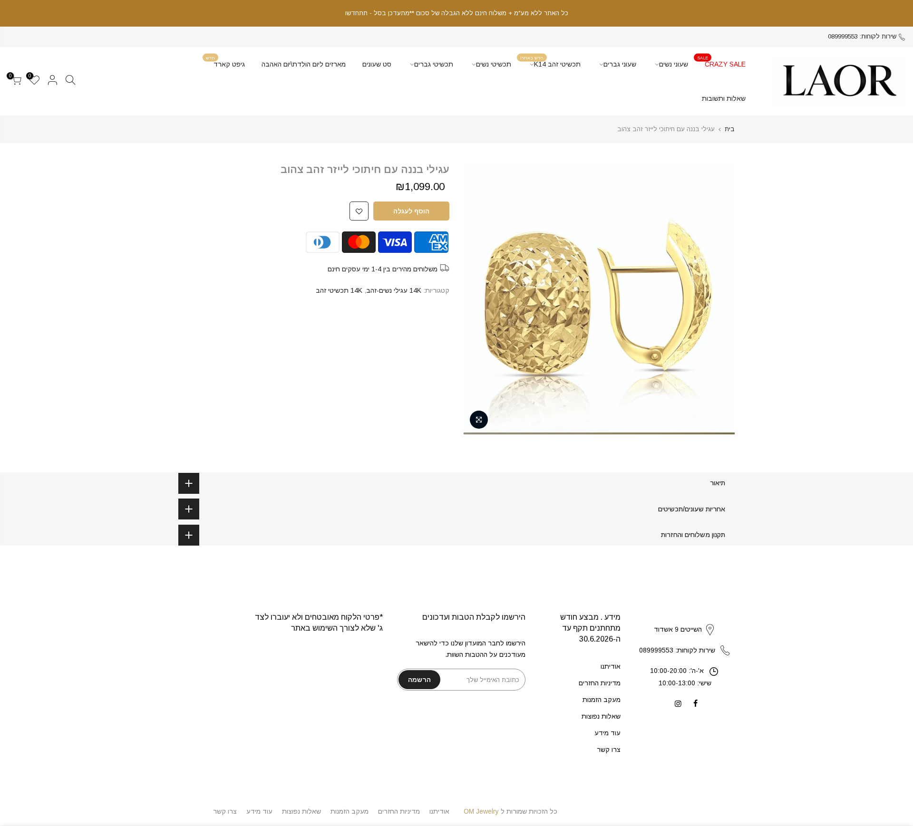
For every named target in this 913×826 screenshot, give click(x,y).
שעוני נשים (673, 64)
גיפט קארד (225, 61)
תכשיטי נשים (493, 64)
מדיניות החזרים (600, 683)
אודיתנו (611, 666)
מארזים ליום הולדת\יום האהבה (304, 64)
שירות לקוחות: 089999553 (862, 36)
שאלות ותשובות (724, 98)
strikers (685, 620)
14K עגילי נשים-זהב (393, 290)
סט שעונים (376, 64)
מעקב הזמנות (602, 699)
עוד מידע (607, 733)
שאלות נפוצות (601, 716)
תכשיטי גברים (433, 64)
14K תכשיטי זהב (339, 290)
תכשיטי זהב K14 (550, 61)
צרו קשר (609, 749)
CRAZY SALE (721, 61)
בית (730, 129)
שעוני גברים (619, 64)
